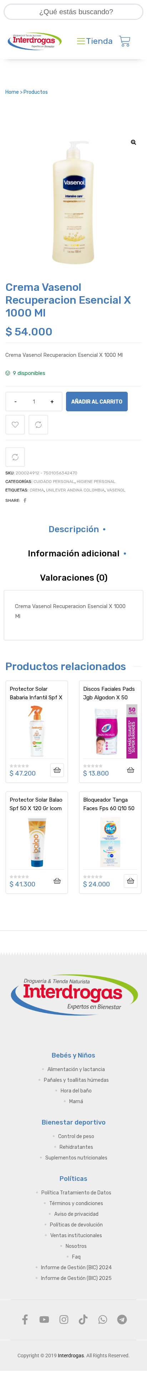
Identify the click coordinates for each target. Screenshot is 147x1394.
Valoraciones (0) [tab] (73, 578)
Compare (38, 424)
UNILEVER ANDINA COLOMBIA (75, 490)
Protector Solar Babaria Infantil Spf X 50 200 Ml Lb (36, 693)
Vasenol (116, 490)
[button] (133, 142)
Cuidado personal (54, 481)
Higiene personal (96, 481)
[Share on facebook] (25, 500)
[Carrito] (125, 41)
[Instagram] (64, 1319)
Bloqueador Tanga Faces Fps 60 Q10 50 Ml (109, 804)
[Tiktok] (83, 1319)
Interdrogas (71, 1355)
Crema (37, 490)
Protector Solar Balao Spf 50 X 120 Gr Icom (36, 804)
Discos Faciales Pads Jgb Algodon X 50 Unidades (109, 693)
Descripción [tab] (74, 529)
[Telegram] (122, 1319)
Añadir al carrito (96, 402)
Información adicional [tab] (74, 554)
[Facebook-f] (25, 1319)
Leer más (57, 770)
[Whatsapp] (102, 1319)
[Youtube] (44, 1319)
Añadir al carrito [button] (130, 770)
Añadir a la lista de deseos (15, 424)
